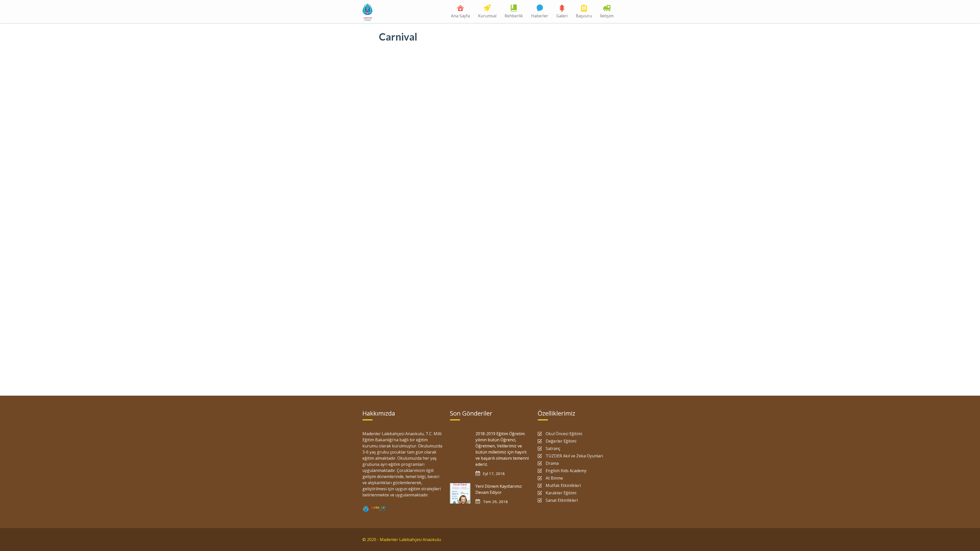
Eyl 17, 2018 (494, 473)
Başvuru (584, 16)
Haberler (539, 16)
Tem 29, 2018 (495, 501)
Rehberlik (514, 16)
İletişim (607, 16)
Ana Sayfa (460, 16)
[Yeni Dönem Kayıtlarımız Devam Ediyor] (460, 493)
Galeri (562, 16)
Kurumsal (487, 16)
